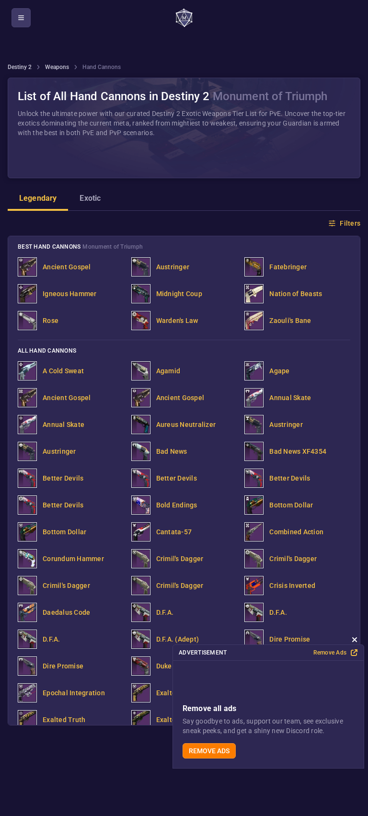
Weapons (57, 67)
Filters (350, 223)
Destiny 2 (20, 67)
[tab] (38, 199)
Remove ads (209, 751)
